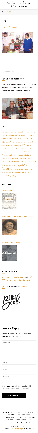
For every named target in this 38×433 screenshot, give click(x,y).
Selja (28, 158)
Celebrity (11, 415)
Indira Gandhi (10, 142)
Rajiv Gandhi (30, 155)
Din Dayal (17, 135)
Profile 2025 (8, 412)
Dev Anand (9, 135)
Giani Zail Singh (16, 139)
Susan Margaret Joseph (9, 166)
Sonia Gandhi (32, 162)
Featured (9, 420)
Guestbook (29, 412)
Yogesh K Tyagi (13, 176)
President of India (9, 155)
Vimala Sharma (16, 173)
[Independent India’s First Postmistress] (9, 227)
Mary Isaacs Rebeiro (15, 149)
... (2, 211)
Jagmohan (26, 142)
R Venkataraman (20, 158)
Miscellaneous (21, 420)
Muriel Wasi (5, 152)
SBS (31, 420)
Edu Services (30, 417)
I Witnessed (7, 190)
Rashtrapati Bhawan (8, 159)
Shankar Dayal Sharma (10, 161)
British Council (18, 132)
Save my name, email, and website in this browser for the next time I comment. (16, 387)
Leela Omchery (6, 149)
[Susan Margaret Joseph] (9, 253)
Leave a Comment (9, 27)
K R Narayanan (28, 145)
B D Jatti (11, 132)
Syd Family (20, 422)
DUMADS (6, 138)
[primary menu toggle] (3, 4)
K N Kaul (19, 145)
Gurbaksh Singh (26, 139)
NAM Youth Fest (12, 152)
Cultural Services (10, 417)
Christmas (25, 132)
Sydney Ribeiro (18, 169)
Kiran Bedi (14, 145)
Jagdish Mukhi (19, 142)
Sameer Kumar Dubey (16, 277)
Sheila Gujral (24, 162)
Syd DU (10, 422)
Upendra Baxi (27, 169)
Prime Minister (21, 155)
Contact (24, 286)
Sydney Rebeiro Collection (19, 5)
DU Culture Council (27, 135)
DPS (21, 417)
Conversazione (24, 415)
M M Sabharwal (25, 149)
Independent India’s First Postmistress (18, 216)
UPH (32, 429)
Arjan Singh (5, 132)
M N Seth (32, 149)
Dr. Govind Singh (17, 429)
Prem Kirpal (21, 152)
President (27, 152)
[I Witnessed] (9, 201)
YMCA (23, 172)
